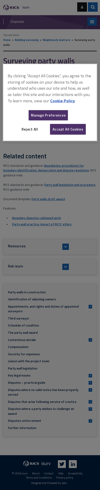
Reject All (30, 129)
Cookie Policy (62, 101)
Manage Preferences (48, 115)
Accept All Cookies (68, 129)
